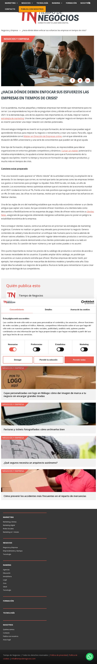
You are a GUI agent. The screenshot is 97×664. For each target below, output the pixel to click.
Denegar (17, 360)
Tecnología (42, 3)
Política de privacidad (58, 655)
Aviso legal (7, 640)
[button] (89, 656)
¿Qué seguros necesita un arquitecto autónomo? (31, 462)
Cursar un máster (70, 150)
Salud (5, 587)
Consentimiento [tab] (17, 309)
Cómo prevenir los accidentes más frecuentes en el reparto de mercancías (45, 496)
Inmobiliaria (7, 576)
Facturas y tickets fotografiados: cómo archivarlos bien (34, 429)
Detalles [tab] (48, 309)
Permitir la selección (48, 360)
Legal (5, 580)
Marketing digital (9, 525)
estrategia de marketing (12, 118)
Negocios (26, 3)
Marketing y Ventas (9, 522)
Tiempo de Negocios (31, 295)
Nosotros (85, 3)
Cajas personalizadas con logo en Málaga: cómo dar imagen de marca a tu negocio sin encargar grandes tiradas (45, 395)
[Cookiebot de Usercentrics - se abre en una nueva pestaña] (83, 302)
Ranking (56, 3)
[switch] (36, 349)
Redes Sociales (8, 529)
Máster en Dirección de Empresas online (42, 136)
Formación (71, 3)
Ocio (4, 583)
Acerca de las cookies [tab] (80, 309)
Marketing (10, 3)
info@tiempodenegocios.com (23, 658)
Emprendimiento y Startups (12, 551)
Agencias (6, 570)
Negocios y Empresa (9, 30)
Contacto (10, 9)
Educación (6, 573)
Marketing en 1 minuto (11, 532)
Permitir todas (79, 360)
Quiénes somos (8, 629)
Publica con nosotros (32, 9)
